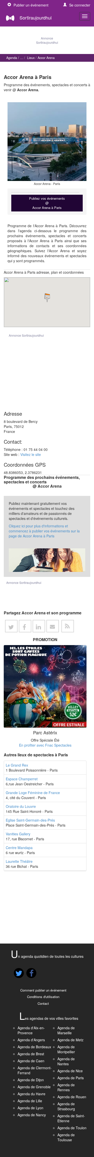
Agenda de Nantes (66, 1061)
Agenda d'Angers (31, 1039)
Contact (43, 1003)
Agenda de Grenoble (34, 1086)
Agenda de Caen (31, 1060)
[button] (76, 5)
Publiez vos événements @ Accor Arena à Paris (47, 203)
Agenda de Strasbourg (66, 1106)
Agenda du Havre (31, 1093)
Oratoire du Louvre (21, 806)
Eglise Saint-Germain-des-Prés (30, 820)
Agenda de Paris (70, 1077)
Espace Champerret (22, 778)
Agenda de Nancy (32, 1114)
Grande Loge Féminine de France (33, 792)
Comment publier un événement (43, 990)
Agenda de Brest (31, 1053)
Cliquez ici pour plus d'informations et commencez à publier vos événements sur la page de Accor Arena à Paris (44, 530)
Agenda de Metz (70, 1039)
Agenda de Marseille (66, 1030)
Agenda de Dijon (31, 1079)
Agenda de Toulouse (66, 1137)
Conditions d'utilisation (43, 996)
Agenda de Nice (70, 1070)
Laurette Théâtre (19, 861)
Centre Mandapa (19, 847)
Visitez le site (30, 454)
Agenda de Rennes (66, 1087)
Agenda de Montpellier (66, 1049)
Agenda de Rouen (71, 1096)
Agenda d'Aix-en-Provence (31, 1030)
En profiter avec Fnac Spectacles (45, 745)
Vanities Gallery (18, 833)
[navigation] (84, 16)
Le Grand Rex (17, 765)
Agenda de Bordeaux (34, 1046)
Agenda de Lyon (30, 1107)
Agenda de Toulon (71, 1127)
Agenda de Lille (30, 1100)
